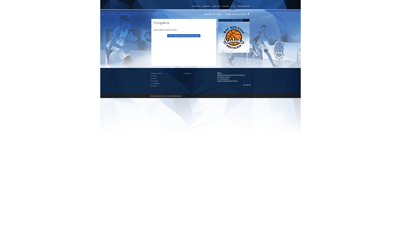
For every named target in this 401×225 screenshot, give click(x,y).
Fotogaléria (155, 83)
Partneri (154, 86)
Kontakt (246, 85)
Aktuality (196, 6)
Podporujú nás (243, 6)
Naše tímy (216, 6)
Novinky (154, 78)
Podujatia (154, 81)
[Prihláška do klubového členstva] (236, 14)
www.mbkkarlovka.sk (174, 96)
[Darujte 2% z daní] (213, 14)
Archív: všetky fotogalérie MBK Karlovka (184, 36)
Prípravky (206, 6)
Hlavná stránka (156, 73)
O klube (225, 6)
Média (233, 6)
